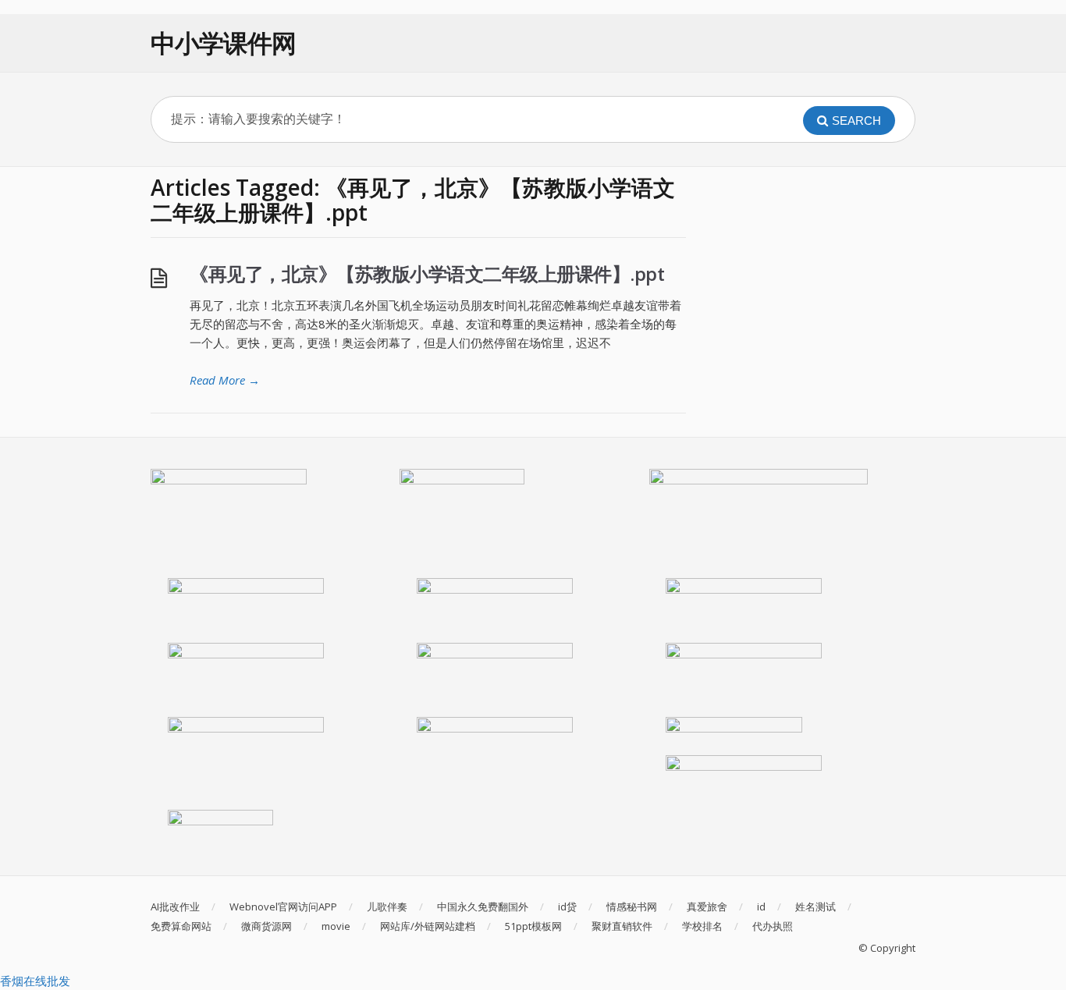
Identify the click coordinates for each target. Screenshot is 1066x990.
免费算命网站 (181, 926)
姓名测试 (815, 907)
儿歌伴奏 (387, 907)
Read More (225, 380)
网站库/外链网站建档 (427, 926)
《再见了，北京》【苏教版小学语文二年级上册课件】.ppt (427, 273)
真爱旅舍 (707, 907)
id (761, 907)
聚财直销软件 (622, 926)
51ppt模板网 (533, 926)
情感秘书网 (631, 907)
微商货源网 (266, 926)
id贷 (567, 907)
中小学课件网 (223, 42)
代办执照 (772, 926)
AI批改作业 (175, 907)
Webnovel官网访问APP (283, 907)
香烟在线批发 (35, 980)
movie (336, 926)
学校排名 (702, 926)
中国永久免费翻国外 (482, 907)
